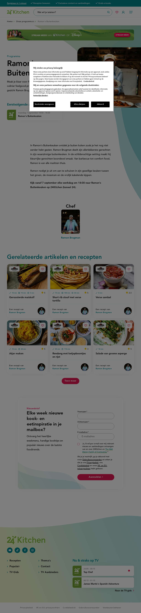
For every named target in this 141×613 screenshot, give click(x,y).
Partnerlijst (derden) (40, 95)
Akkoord (100, 104)
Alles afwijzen (79, 104)
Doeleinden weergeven (44, 104)
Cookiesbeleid (88, 81)
